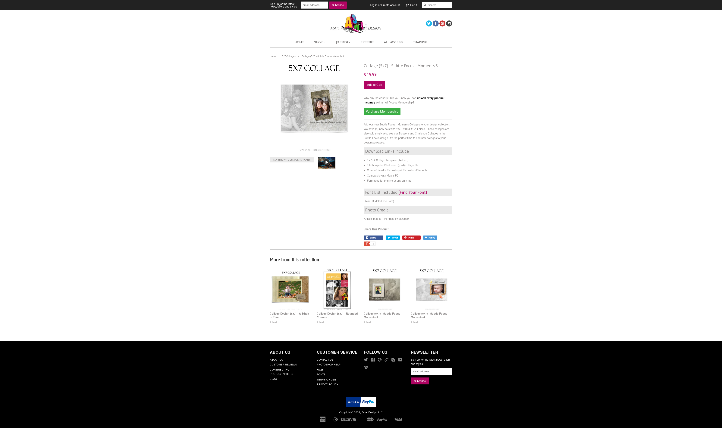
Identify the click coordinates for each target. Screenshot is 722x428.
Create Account (390, 5)
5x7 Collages (289, 56)
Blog (273, 378)
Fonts (321, 374)
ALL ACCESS (393, 42)
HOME (299, 42)
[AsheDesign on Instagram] (449, 25)
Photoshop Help (329, 364)
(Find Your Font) (412, 192)
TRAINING (420, 42)
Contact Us (325, 359)
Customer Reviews (283, 364)
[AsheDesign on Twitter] (429, 25)
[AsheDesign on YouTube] (400, 360)
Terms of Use (326, 379)
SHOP (318, 42)
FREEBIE (367, 42)
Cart (414, 5)
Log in (373, 5)
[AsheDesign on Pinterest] (442, 25)
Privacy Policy (327, 384)
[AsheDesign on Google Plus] (386, 360)
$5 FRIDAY (343, 42)
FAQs (320, 369)
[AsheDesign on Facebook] (436, 25)
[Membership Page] (382, 114)
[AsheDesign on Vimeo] (366, 368)
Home (273, 56)
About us (276, 359)
